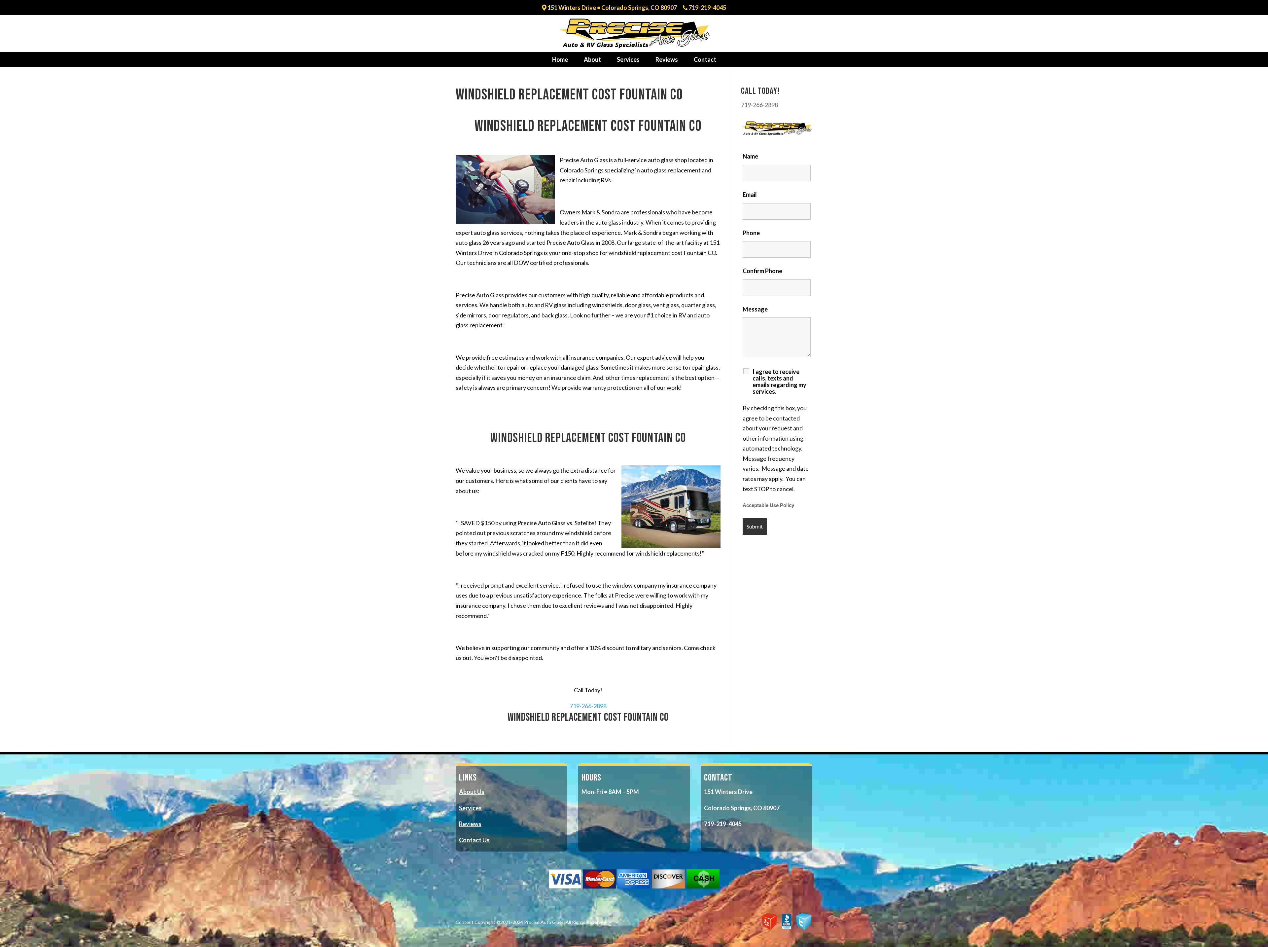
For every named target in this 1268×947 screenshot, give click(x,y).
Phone (751, 233)
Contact (705, 59)
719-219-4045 (706, 8)
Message (755, 309)
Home (560, 59)
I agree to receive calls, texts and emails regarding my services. (779, 381)
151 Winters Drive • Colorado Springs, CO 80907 (611, 8)
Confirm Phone (762, 270)
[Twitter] (803, 928)
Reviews (666, 59)
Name (750, 156)
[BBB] (786, 927)
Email (750, 194)
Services (628, 59)
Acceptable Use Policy (768, 505)
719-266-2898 (588, 706)
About (592, 59)
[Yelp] (769, 928)
